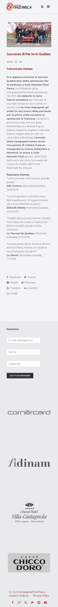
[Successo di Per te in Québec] (29, 34)
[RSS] (26, 603)
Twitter (31, 277)
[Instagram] (19, 603)
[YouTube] (45, 603)
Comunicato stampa (20, 68)
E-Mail (13, 293)
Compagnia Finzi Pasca (31, 592)
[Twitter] (32, 603)
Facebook (14, 277)
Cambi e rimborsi (18, 595)
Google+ (15, 288)
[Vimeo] (39, 603)
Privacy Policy (41, 595)
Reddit (14, 282)
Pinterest (30, 282)
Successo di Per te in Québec (29, 54)
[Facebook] (13, 603)
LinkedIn (32, 288)
